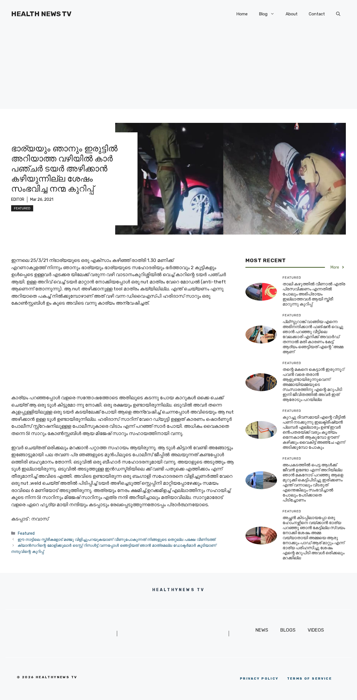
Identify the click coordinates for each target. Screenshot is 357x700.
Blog (263, 13)
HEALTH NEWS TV (41, 14)
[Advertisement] (178, 70)
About (292, 13)
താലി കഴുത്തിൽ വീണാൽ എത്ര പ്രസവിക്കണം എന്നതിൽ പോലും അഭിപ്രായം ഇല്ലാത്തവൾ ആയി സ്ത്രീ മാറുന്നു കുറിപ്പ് (314, 294)
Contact (317, 13)
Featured (22, 208)
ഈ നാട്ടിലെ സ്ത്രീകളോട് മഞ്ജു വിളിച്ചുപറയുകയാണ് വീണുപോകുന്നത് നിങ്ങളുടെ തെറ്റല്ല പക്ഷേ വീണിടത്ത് (116, 539)
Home (242, 13)
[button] (338, 14)
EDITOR (17, 199)
